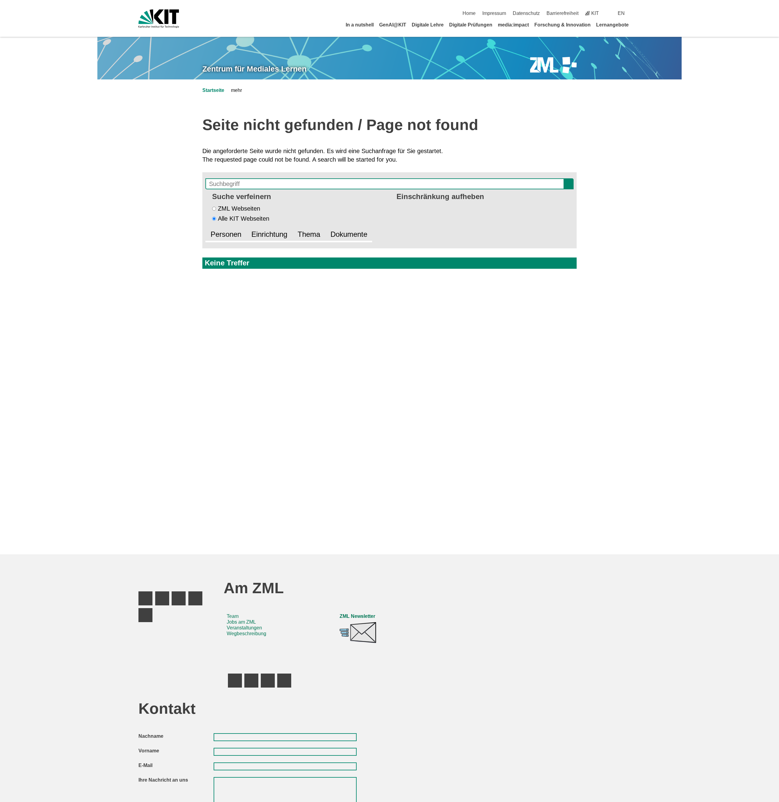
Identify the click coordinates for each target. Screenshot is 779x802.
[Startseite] (638, 25)
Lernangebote (612, 24)
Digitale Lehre (428, 24)
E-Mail (145, 765)
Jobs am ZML (241, 622)
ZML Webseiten (239, 208)
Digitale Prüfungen (470, 24)
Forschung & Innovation (562, 24)
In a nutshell (360, 24)
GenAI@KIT (392, 24)
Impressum (494, 13)
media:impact (513, 24)
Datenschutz (526, 13)
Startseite (213, 90)
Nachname (150, 736)
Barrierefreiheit (562, 13)
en (621, 13)
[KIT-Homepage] (158, 18)
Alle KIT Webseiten (243, 218)
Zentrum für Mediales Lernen (254, 69)
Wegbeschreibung (246, 633)
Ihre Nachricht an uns (163, 780)
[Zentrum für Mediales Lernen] (553, 65)
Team (233, 616)
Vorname (148, 750)
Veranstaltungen (244, 627)
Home (469, 13)
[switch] (638, 13)
